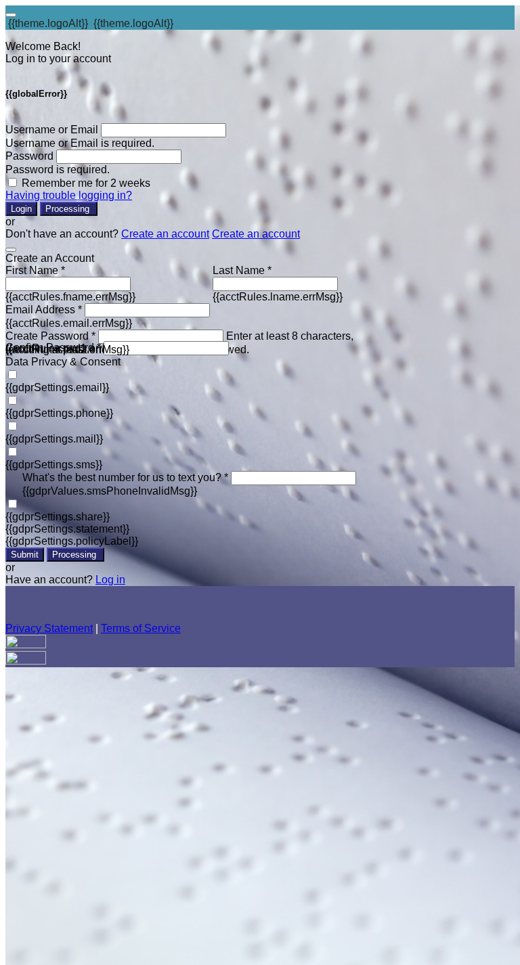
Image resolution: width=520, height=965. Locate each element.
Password (29, 156)
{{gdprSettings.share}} (57, 516)
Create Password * (50, 336)
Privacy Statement (49, 628)
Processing (68, 209)
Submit (25, 554)
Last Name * (242, 270)
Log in (110, 579)
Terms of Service (141, 628)
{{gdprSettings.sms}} (53, 464)
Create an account (165, 234)
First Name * (35, 270)
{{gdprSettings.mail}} (54, 439)
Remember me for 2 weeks (86, 183)
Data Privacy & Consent (63, 361)
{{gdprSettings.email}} (57, 387)
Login (21, 209)
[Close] (10, 250)
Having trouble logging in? (68, 195)
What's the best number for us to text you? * (125, 477)
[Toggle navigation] (10, 15)
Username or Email (51, 129)
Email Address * (43, 309)
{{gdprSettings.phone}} (59, 413)
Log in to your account (58, 58)
